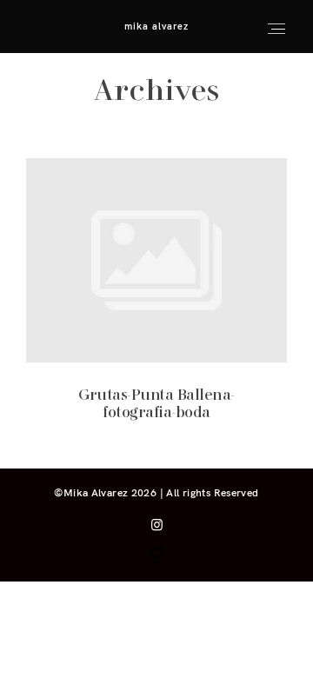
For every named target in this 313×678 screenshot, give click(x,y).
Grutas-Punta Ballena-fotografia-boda (157, 300)
